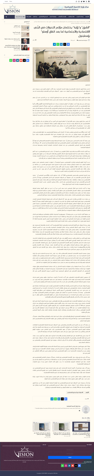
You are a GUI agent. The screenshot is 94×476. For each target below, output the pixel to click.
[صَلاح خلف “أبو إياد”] (25, 34)
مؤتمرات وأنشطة (62, 17)
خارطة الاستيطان (19, 17)
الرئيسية (87, 17)
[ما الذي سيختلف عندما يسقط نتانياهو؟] (25, 41)
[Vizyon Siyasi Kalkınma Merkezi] (12, 9)
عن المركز (35, 17)
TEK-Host (55, 473)
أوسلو (87, 393)
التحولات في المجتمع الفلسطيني (74, 393)
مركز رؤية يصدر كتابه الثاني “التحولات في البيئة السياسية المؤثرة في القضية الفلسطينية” (42, 434)
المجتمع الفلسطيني (43, 17)
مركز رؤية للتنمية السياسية (82, 40)
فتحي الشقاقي (17, 26)
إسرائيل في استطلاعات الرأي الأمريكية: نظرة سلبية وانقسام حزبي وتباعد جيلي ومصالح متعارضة (12, 47)
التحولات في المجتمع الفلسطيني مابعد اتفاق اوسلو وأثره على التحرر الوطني (65, 22)
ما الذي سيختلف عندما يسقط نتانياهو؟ (12, 39)
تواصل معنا (29, 17)
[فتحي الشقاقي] (25, 28)
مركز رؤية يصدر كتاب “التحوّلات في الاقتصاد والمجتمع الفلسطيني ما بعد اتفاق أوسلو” (61, 433)
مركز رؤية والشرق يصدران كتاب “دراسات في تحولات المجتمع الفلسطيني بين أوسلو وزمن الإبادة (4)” (81, 434)
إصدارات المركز (80, 17)
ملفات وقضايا (71, 17)
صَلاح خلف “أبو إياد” (16, 32)
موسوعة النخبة (53, 17)
